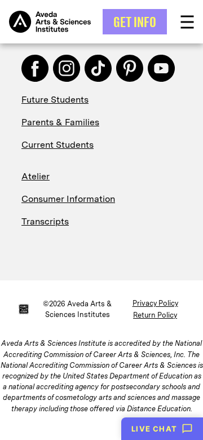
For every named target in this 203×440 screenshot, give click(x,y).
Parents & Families (60, 122)
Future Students (55, 99)
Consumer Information (68, 198)
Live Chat (154, 428)
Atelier (35, 176)
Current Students (57, 144)
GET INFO (134, 22)
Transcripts (45, 221)
